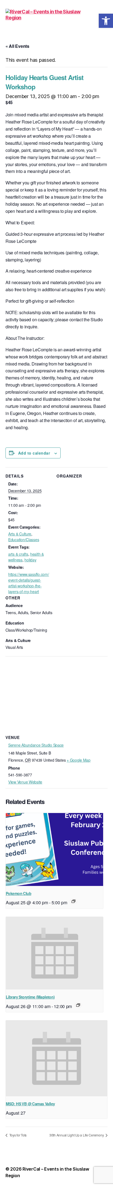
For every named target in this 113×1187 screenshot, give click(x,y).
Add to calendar (34, 453)
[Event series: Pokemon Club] (73, 901)
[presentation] (54, 849)
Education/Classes (23, 539)
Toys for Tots (18, 1135)
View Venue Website (25, 782)
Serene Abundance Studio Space (36, 745)
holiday (30, 559)
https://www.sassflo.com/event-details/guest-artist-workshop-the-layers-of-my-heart (28, 583)
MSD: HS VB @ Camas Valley (30, 1103)
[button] (106, 21)
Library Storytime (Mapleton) (30, 997)
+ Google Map (79, 760)
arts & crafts (18, 554)
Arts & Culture (19, 534)
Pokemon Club (18, 893)
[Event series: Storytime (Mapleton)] (78, 1005)
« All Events (17, 46)
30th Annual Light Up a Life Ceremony (76, 1135)
